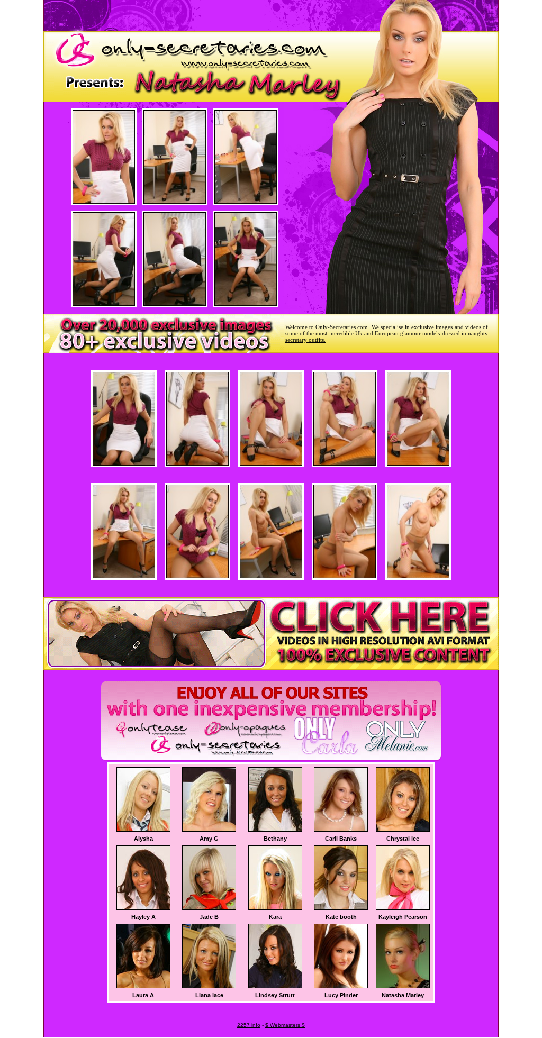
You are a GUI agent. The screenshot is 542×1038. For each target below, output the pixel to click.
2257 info (248, 1025)
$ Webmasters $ (285, 1025)
